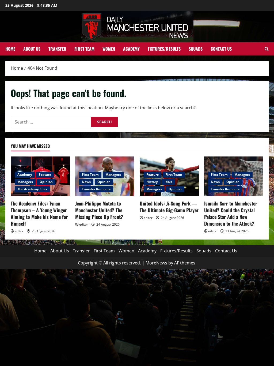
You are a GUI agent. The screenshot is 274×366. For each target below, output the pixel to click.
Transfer (57, 49)
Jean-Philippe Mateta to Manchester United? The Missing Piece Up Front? (99, 210)
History (152, 182)
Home (10, 49)
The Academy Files (32, 189)
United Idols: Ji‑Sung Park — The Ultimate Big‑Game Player (169, 207)
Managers (25, 182)
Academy (131, 49)
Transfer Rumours (96, 189)
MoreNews (156, 263)
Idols (168, 182)
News (86, 182)
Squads (196, 49)
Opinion (46, 182)
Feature (45, 174)
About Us (31, 49)
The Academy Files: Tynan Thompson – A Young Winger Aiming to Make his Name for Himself (39, 213)
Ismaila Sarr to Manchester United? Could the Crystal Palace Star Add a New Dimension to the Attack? (230, 213)
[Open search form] (267, 49)
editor (19, 231)
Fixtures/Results (164, 49)
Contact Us (221, 49)
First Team (84, 49)
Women (108, 49)
